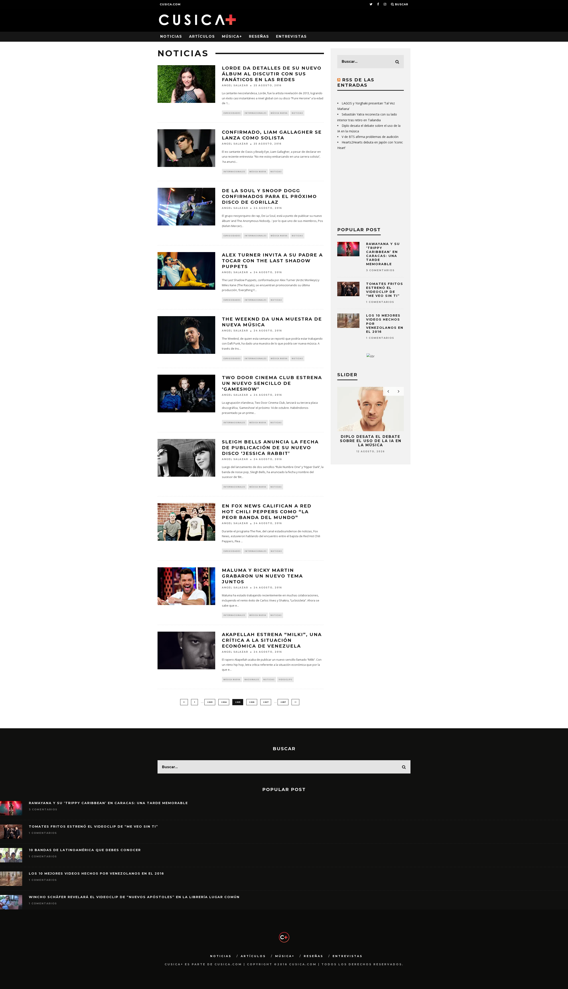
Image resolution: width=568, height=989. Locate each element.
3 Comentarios (380, 270)
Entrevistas (291, 36)
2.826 (251, 702)
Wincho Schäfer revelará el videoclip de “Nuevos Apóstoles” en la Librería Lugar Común (134, 897)
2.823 (209, 702)
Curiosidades (232, 113)
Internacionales (255, 113)
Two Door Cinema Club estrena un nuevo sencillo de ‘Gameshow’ (272, 383)
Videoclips (285, 679)
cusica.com (170, 4)
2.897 (283, 702)
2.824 (223, 702)
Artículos (202, 36)
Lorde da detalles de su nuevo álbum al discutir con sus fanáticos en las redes (271, 73)
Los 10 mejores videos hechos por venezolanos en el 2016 (96, 873)
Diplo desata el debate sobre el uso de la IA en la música (370, 441)
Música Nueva (279, 113)
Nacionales (252, 679)
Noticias (171, 36)
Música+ (232, 36)
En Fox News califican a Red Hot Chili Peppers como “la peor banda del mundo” (267, 511)
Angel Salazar (235, 85)
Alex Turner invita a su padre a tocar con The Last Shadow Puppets (272, 260)
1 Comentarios (380, 302)
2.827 (265, 702)
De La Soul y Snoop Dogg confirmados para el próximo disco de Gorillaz (269, 196)
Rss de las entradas (355, 82)
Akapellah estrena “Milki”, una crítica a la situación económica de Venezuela (272, 640)
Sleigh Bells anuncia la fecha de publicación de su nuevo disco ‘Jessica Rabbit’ (270, 447)
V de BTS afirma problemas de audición (370, 137)
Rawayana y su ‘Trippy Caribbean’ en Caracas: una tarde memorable (383, 254)
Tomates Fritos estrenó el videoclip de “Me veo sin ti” (384, 290)
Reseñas (259, 36)
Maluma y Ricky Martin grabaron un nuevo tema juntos (262, 576)
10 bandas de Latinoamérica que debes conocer (85, 850)
